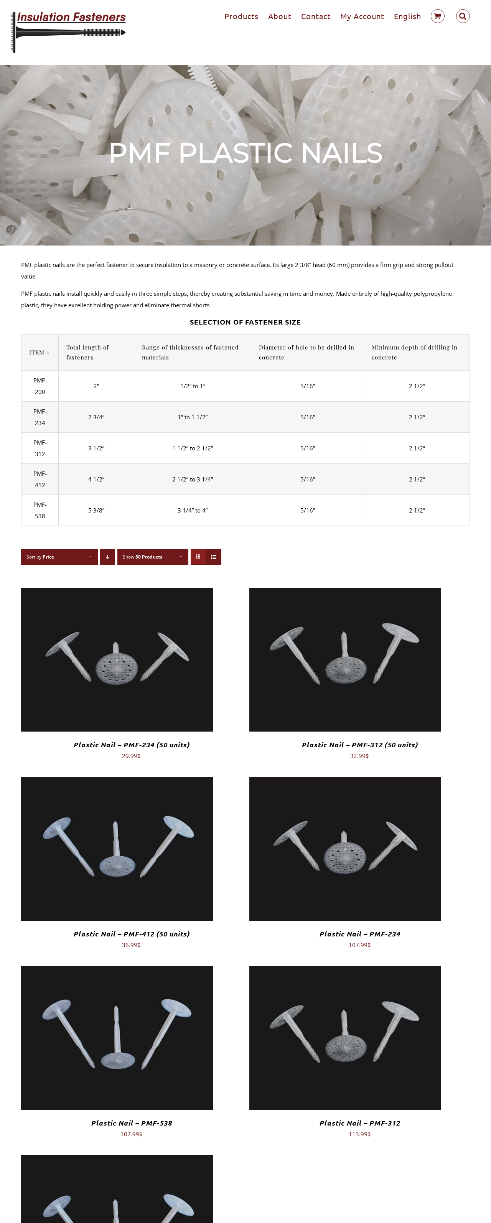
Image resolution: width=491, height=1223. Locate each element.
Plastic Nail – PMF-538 (131, 1122)
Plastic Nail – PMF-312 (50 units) (360, 744)
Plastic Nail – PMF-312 (359, 1122)
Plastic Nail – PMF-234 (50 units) (131, 744)
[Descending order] (107, 557)
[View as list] (213, 556)
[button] (463, 16)
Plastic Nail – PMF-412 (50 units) (131, 933)
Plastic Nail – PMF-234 (359, 933)
